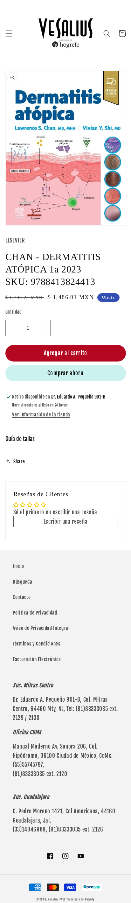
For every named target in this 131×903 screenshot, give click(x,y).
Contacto (22, 597)
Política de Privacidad (35, 612)
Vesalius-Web (57, 899)
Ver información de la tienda (41, 414)
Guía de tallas (20, 438)
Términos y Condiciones (36, 643)
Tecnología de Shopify (80, 899)
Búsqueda (22, 581)
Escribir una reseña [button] (66, 521)
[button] (8, 33)
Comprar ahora (65, 373)
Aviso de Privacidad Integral (41, 628)
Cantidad (13, 312)
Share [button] (19, 461)
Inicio (18, 566)
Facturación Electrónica (37, 659)
